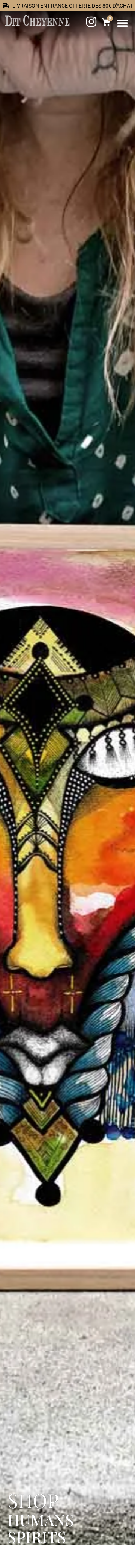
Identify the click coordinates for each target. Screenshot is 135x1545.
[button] (123, 23)
